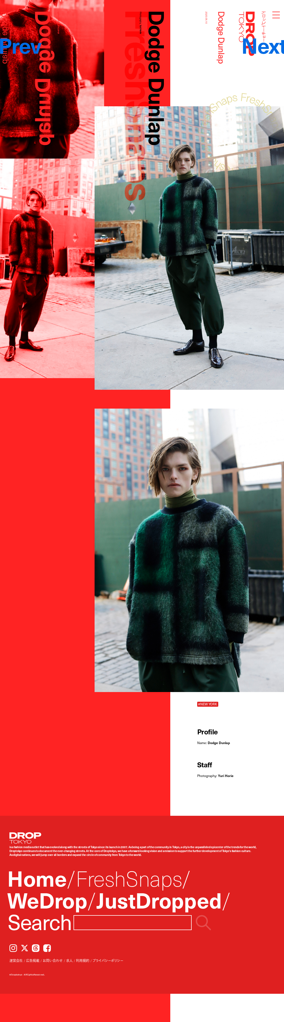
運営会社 (16, 960)
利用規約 (82, 960)
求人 (69, 960)
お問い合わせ (53, 960)
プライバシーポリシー (108, 960)
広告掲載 (32, 960)
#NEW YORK (207, 704)
